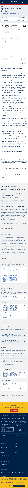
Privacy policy (4, 476)
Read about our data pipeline (7, 228)
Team (16, 446)
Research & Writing (5, 461)
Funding (16, 443)
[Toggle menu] (2, 2)
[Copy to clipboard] (23, 269)
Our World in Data (14, 2)
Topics (2, 438)
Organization (17, 441)
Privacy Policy (10, 482)
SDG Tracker (3, 452)
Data (2, 441)
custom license (12, 422)
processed (24, 168)
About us (16, 438)
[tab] (3, 32)
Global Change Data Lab (20, 415)
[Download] (20, 63)
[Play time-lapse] (3, 59)
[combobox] (22, 2)
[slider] (9, 59)
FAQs (18, 425)
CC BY (20, 418)
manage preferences (19, 482)
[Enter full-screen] (25, 63)
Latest (2, 449)
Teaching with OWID (5, 455)
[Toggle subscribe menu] (25, 2)
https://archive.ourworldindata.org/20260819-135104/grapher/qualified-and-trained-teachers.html (12, 278)
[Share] (22, 63)
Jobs (15, 449)
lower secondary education (15, 159)
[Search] (22, 2)
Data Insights (4, 443)
